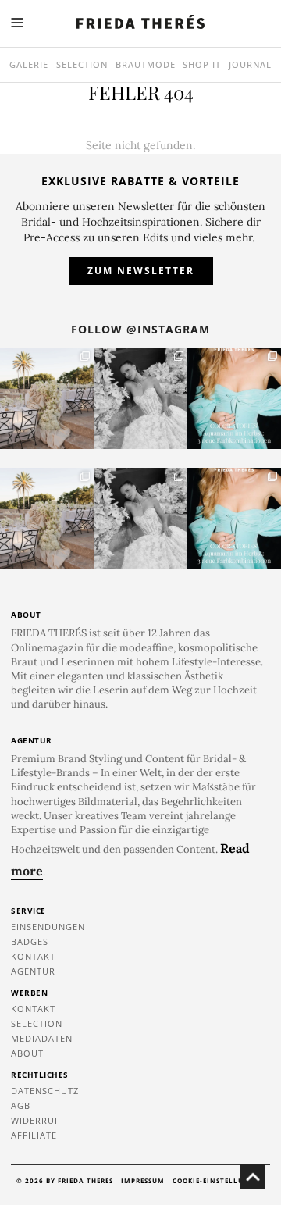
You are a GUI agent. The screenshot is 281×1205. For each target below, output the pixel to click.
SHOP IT (202, 64)
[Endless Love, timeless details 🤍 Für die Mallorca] (47, 398)
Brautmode (146, 64)
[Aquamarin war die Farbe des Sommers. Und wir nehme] (234, 398)
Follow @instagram (140, 329)
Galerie (28, 64)
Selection (82, 64)
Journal (250, 64)
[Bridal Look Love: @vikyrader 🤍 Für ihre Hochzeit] (140, 398)
